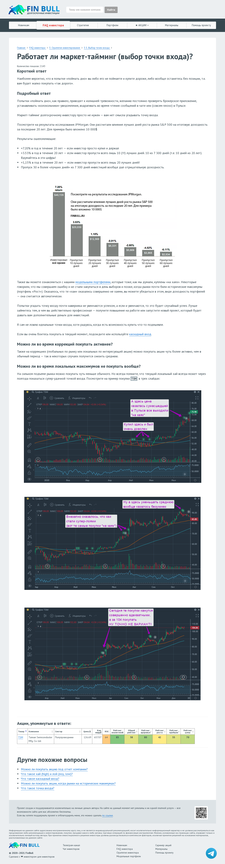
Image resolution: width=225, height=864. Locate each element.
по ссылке (107, 815)
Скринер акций (163, 845)
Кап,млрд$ (98, 731)
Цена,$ (87, 731)
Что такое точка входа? (37, 788)
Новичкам (23, 25)
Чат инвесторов (71, 848)
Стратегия (83, 25)
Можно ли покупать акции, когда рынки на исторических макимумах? (68, 783)
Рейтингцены (188, 731)
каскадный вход (140, 334)
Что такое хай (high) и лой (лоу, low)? (47, 774)
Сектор (58, 731)
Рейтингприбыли (173, 731)
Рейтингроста (159, 731)
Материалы (171, 25)
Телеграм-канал (71, 845)
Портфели (112, 25)
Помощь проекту (164, 852)
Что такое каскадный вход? (40, 779)
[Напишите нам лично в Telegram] (211, 853)
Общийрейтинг (131, 731)
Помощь (201, 25)
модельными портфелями (92, 282)
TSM (134, 378)
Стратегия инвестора (128, 852)
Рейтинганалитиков (117, 731)
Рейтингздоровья (145, 731)
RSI (106, 731)
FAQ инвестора (53, 25)
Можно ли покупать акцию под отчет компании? (54, 769)
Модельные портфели (129, 856)
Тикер (21, 731)
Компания (34, 731)
